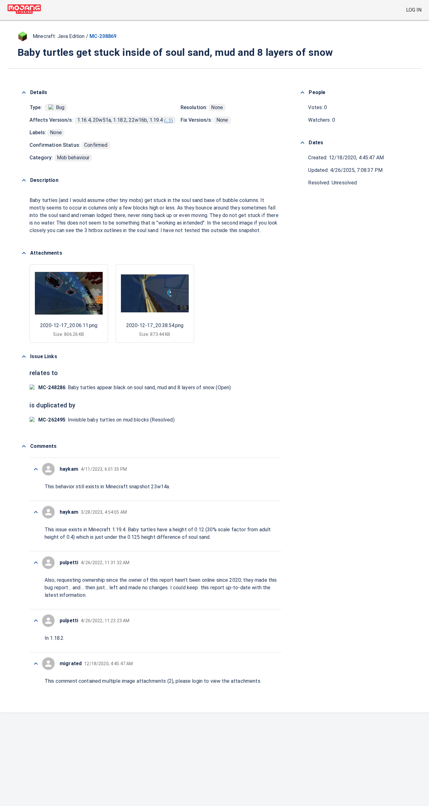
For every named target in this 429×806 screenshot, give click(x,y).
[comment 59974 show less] (36, 512)
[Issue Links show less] (24, 356)
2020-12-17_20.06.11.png (68, 325)
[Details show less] (24, 92)
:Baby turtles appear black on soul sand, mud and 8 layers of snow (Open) (134, 387)
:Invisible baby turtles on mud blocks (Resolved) (106, 420)
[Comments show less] (24, 446)
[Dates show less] (302, 142)
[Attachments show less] (24, 253)
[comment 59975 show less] (36, 469)
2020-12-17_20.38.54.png (154, 325)
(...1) (168, 120)
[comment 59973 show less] (36, 562)
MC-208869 (103, 36)
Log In (413, 10)
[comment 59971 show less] (36, 663)
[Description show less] (24, 180)
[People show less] (302, 92)
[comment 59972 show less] (36, 620)
